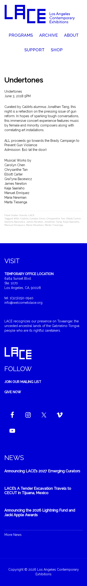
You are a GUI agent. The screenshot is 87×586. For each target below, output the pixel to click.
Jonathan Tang (53, 221)
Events (23, 215)
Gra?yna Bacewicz (14, 221)
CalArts (24, 218)
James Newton (34, 221)
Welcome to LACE (43, 16)
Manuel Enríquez (14, 225)
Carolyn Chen (37, 218)
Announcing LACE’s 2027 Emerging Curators (42, 471)
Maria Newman (35, 225)
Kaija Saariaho (71, 221)
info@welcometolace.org (23, 302)
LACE (31, 215)
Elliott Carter (73, 218)
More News (13, 535)
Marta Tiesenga (54, 225)
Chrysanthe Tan (56, 218)
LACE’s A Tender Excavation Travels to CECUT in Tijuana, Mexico (37, 490)
